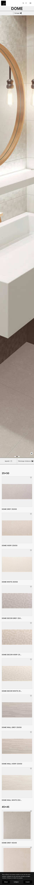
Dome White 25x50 (10, 582)
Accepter (28, 882)
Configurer (16, 882)
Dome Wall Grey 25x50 (12, 727)
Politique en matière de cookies (15, 878)
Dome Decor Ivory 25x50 (12, 655)
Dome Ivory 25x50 (9, 545)
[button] (14, 456)
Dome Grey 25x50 (9, 509)
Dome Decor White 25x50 (13, 691)
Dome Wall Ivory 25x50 (12, 764)
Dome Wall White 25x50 (12, 800)
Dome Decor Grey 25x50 (12, 618)
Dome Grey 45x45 (9, 843)
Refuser (6, 882)
